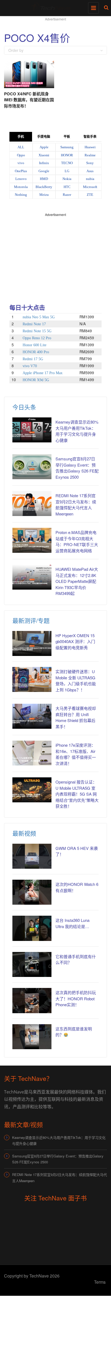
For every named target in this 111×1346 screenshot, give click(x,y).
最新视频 (24, 833)
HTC (67, 187)
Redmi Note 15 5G (37, 331)
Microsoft (90, 187)
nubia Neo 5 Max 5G (39, 317)
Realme (90, 155)
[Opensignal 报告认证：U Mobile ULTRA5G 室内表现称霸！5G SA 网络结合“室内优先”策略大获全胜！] (31, 789)
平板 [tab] (67, 137)
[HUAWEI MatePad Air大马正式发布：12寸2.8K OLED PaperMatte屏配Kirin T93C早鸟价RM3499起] (31, 577)
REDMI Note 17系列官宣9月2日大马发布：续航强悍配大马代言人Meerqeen (76, 505)
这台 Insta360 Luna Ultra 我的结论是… (72, 923)
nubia (90, 179)
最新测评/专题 (31, 620)
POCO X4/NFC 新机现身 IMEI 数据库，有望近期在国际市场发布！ (29, 100)
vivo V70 (30, 366)
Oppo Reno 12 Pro (37, 338)
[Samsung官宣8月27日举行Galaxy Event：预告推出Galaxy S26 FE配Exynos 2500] (31, 466)
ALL (21, 147)
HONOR (67, 155)
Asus (89, 171)
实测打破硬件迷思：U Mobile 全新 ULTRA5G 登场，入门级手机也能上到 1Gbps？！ (76, 680)
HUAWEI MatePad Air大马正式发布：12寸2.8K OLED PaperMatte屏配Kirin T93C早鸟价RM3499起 (77, 581)
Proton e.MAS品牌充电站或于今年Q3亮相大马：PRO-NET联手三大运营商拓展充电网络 (77, 541)
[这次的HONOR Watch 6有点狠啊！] (31, 892)
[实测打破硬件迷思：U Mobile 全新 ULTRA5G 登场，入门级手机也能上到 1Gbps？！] (31, 679)
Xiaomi (44, 155)
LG (67, 171)
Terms (100, 1282)
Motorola (21, 187)
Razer (67, 195)
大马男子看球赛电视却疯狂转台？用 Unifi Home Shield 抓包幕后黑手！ (76, 717)
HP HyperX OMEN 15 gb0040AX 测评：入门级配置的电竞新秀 (75, 641)
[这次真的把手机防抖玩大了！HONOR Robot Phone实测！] (31, 1000)
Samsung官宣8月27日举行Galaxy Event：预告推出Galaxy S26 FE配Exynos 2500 (77, 468)
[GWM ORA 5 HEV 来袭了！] (31, 856)
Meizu (44, 195)
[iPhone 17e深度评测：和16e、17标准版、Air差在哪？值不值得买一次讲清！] (31, 753)
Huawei (90, 147)
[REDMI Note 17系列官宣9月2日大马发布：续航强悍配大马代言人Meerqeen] (31, 503)
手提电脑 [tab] (43, 137)
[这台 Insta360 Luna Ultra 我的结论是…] (31, 928)
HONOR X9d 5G (36, 380)
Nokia (67, 179)
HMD (44, 179)
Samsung (67, 147)
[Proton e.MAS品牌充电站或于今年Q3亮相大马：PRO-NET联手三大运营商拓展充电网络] (31, 540)
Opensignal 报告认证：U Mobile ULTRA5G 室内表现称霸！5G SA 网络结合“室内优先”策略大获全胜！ (77, 794)
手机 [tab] (21, 137)
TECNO (67, 163)
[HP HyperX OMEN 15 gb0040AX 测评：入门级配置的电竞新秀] (31, 643)
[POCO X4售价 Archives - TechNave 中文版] (54, 6)
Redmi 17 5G (33, 359)
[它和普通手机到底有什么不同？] (31, 964)
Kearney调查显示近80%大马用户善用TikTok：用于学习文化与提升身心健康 (77, 431)
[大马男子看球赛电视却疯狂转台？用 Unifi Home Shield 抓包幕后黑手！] (31, 716)
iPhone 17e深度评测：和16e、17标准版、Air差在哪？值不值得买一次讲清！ (76, 754)
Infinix (44, 163)
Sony (90, 163)
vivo (21, 163)
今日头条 (24, 407)
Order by (15, 50)
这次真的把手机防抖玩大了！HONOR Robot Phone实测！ (76, 998)
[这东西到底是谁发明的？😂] (31, 1036)
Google (44, 171)
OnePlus (21, 171)
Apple (44, 147)
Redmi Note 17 (34, 324)
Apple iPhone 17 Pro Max (43, 373)
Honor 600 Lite (34, 345)
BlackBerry (44, 187)
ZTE (90, 195)
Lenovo (21, 179)
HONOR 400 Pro (36, 352)
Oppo (21, 155)
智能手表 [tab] (90, 137)
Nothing (21, 195)
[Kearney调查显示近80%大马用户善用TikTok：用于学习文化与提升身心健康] (31, 429)
